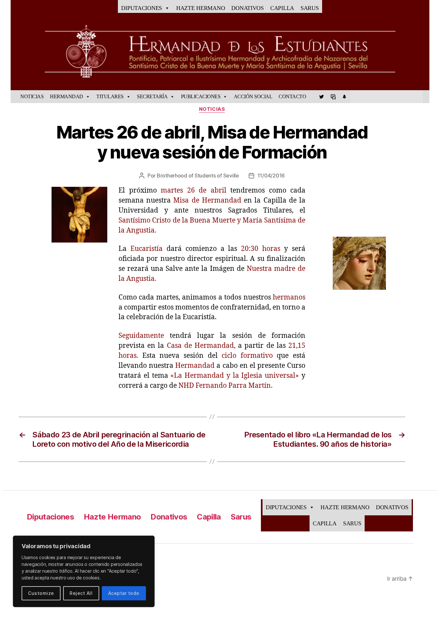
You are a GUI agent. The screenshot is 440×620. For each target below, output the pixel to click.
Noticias (31, 96)
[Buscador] (426, 96)
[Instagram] (344, 96)
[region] (84, 571)
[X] (321, 96)
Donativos (247, 8)
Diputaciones (141, 8)
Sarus (310, 8)
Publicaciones (201, 96)
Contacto (292, 96)
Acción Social (253, 96)
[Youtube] (333, 96)
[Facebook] (312, 96)
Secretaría (152, 96)
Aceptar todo (123, 593)
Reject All (81, 593)
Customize (41, 593)
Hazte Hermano (200, 8)
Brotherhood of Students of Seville (198, 175)
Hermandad (66, 96)
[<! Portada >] (14, 96)
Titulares (110, 96)
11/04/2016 (271, 175)
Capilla (282, 8)
